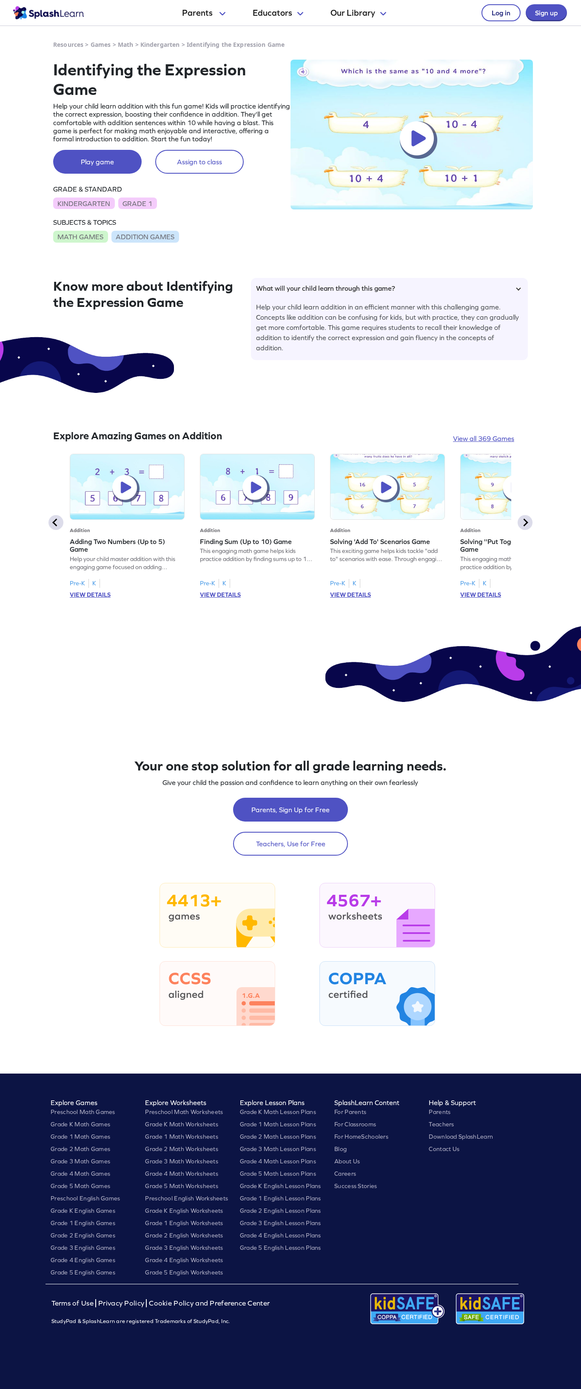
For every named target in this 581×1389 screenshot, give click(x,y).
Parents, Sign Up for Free (290, 809)
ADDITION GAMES (145, 237)
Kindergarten (160, 44)
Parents (198, 12)
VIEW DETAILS (90, 594)
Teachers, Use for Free (290, 844)
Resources (68, 44)
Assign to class (199, 162)
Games (101, 44)
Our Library (352, 12)
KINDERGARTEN (83, 203)
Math (126, 44)
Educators (272, 12)
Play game (97, 162)
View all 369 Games (483, 438)
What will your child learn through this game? (325, 288)
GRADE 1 (137, 203)
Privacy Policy (121, 1303)
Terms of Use (73, 1303)
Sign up (546, 13)
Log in (501, 13)
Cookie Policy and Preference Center (209, 1303)
